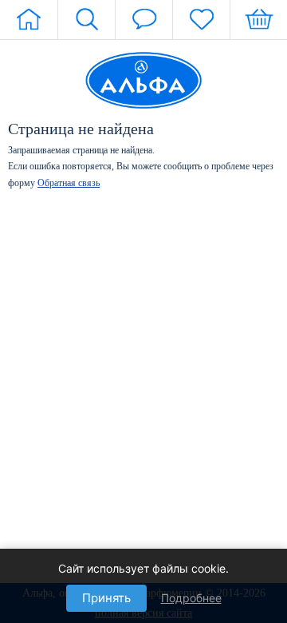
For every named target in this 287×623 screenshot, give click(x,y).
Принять (106, 597)
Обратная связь (68, 182)
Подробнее (191, 598)
